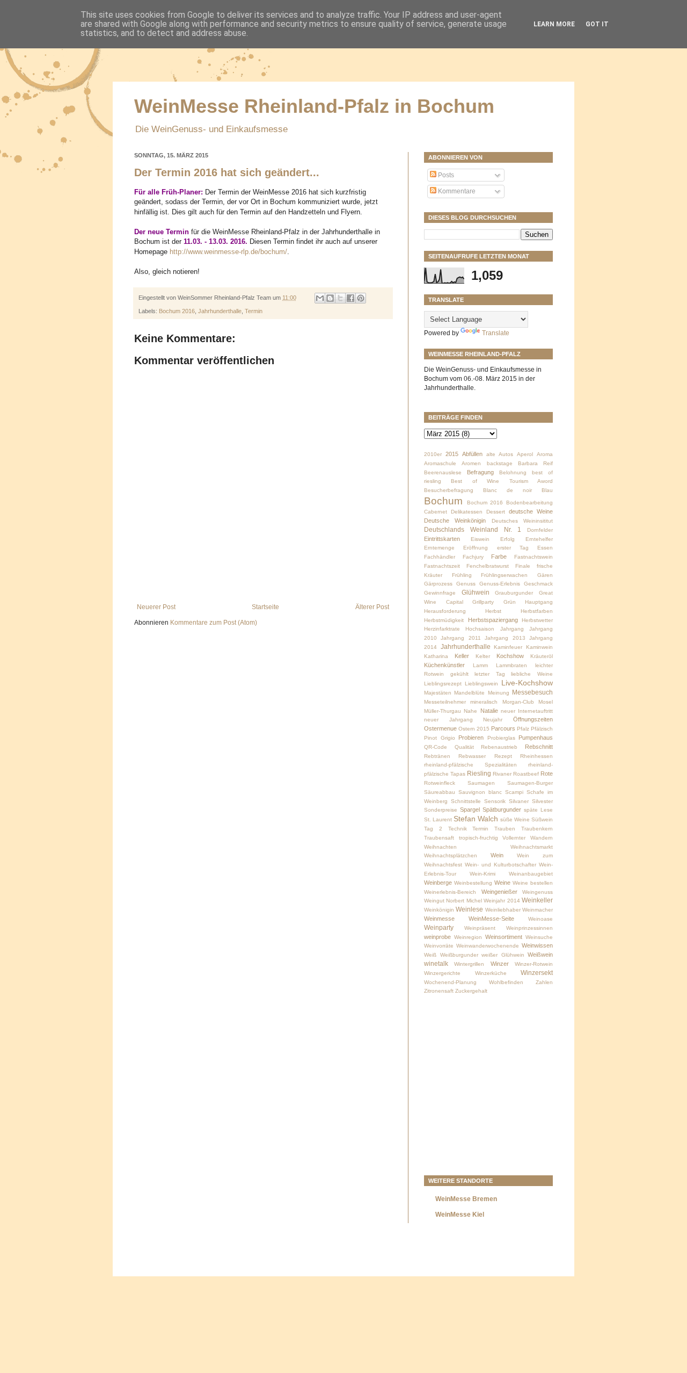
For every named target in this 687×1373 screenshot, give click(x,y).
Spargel (470, 809)
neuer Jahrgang (448, 719)
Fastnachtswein (533, 557)
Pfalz (523, 729)
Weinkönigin (439, 910)
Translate (495, 333)
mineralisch (484, 702)
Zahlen (544, 982)
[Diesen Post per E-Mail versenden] (320, 298)
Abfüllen (472, 454)
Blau (547, 490)
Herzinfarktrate (442, 629)
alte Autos (499, 454)
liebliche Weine (532, 674)
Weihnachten (440, 847)
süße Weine (515, 819)
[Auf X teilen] (340, 298)
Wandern (541, 838)
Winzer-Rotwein (534, 964)
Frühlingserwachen (504, 575)
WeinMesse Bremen (466, 1199)
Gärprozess (438, 584)
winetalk (436, 963)
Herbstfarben (537, 611)
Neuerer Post (156, 607)
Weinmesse (439, 918)
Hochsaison (479, 629)
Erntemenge (439, 548)
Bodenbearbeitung (529, 502)
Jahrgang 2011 (460, 638)
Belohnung (513, 472)
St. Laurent (438, 819)
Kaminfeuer (508, 647)
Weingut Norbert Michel (453, 901)
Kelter (483, 656)
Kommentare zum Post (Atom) (213, 622)
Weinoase (540, 919)
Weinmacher (537, 910)
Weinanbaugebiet (531, 874)
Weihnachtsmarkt (531, 847)
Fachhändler (439, 557)
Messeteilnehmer (445, 702)
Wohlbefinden (506, 982)
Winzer (500, 963)
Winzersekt (537, 973)
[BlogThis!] (330, 298)
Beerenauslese (443, 472)
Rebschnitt (539, 746)
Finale (522, 566)
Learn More (554, 24)
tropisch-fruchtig (478, 838)
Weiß (430, 955)
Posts (445, 175)
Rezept (503, 756)
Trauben (504, 829)
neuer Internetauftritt (527, 711)
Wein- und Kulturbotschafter (500, 865)
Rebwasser (472, 756)
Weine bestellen (533, 883)
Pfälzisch (542, 729)
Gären (545, 575)
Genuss (466, 584)
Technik (457, 829)
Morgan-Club (518, 702)
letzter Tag (489, 674)
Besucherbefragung (448, 490)
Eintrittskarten (442, 539)
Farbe (499, 556)
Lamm (480, 665)
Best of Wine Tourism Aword (502, 481)
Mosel (545, 702)
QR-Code (435, 747)
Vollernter (513, 838)
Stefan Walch (476, 818)
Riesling (479, 773)
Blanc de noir (507, 490)
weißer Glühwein (502, 955)
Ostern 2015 (473, 729)
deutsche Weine (531, 511)
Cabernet (435, 512)
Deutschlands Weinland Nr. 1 (472, 529)
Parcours (503, 728)
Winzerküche (491, 973)
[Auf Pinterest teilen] (360, 298)
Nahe (470, 711)
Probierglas (501, 738)
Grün (509, 602)
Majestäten (437, 693)
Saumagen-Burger (530, 783)
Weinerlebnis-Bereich (450, 892)
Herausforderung (445, 611)
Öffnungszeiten (533, 719)
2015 (451, 454)
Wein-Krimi (482, 874)
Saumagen (481, 783)
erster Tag (513, 548)
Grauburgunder (514, 593)
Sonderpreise (440, 810)
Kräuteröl (541, 656)
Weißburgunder (459, 955)
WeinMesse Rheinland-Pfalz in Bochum (314, 106)
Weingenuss (537, 892)
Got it (597, 24)
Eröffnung (475, 548)
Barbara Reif (535, 463)
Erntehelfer (539, 539)
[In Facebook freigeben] (350, 298)
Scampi (514, 792)
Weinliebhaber (503, 910)
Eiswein (480, 539)
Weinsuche (539, 937)
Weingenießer (499, 891)
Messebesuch (532, 692)
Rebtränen (437, 756)
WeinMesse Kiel (459, 1214)
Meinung (498, 693)
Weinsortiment (503, 937)
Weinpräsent (479, 928)
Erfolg (507, 539)
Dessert (495, 512)
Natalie (489, 710)
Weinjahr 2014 (502, 901)
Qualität (464, 747)
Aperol (525, 454)
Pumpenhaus (535, 737)
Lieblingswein (481, 683)
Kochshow (510, 656)
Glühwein (475, 592)
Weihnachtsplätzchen (450, 855)
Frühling (462, 575)
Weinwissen (537, 945)
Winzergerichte (442, 973)
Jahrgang (512, 629)
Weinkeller (537, 900)
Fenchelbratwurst (487, 566)
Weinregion (468, 937)
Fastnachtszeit (442, 566)
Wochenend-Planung (450, 982)
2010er (433, 454)
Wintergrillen (469, 964)
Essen (545, 548)
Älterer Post (372, 607)
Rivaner (502, 774)
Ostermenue (440, 728)
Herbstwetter (537, 620)
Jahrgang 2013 (505, 638)
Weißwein (540, 954)
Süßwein (542, 819)
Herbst (493, 611)
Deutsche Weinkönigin (455, 520)
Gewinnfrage (440, 593)
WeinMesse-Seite (491, 918)
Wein (497, 855)
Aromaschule (440, 463)
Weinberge (438, 882)
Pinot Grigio (439, 738)
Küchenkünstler (444, 665)
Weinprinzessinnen (529, 928)
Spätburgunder (502, 809)
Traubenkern (537, 829)
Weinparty (439, 927)
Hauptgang (539, 602)
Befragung (480, 472)
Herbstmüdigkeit (444, 620)
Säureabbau (439, 792)
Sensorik (495, 801)
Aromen (471, 463)
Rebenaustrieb (499, 747)
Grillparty (483, 602)
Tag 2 (433, 829)
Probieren (471, 737)
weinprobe (437, 937)
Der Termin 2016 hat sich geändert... (226, 172)
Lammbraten (511, 665)
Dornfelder (540, 530)
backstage (500, 463)
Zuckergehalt (471, 991)
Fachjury (473, 557)
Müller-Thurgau (442, 711)
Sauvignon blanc (480, 792)
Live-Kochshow (527, 682)
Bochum (443, 501)
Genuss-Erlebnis (499, 584)
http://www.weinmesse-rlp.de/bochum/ (227, 252)
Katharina (436, 656)
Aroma (545, 454)
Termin (253, 311)
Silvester (542, 801)
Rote (546, 773)
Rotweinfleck (439, 783)
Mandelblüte (469, 693)
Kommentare (456, 191)
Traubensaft (439, 838)
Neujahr (492, 719)
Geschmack (538, 584)
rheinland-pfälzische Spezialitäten (470, 765)
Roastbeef (526, 774)
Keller (462, 656)
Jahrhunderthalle (220, 311)
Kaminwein (539, 647)
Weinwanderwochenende (487, 946)
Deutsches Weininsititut (522, 521)
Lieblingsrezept (443, 683)
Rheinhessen (536, 756)
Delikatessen (467, 512)
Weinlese (469, 909)
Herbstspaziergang (493, 620)
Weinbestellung (473, 883)
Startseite (265, 607)
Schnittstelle (466, 801)
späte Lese (538, 810)
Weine (502, 882)
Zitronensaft (439, 991)
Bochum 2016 (177, 311)
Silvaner (519, 801)
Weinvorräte (439, 946)
